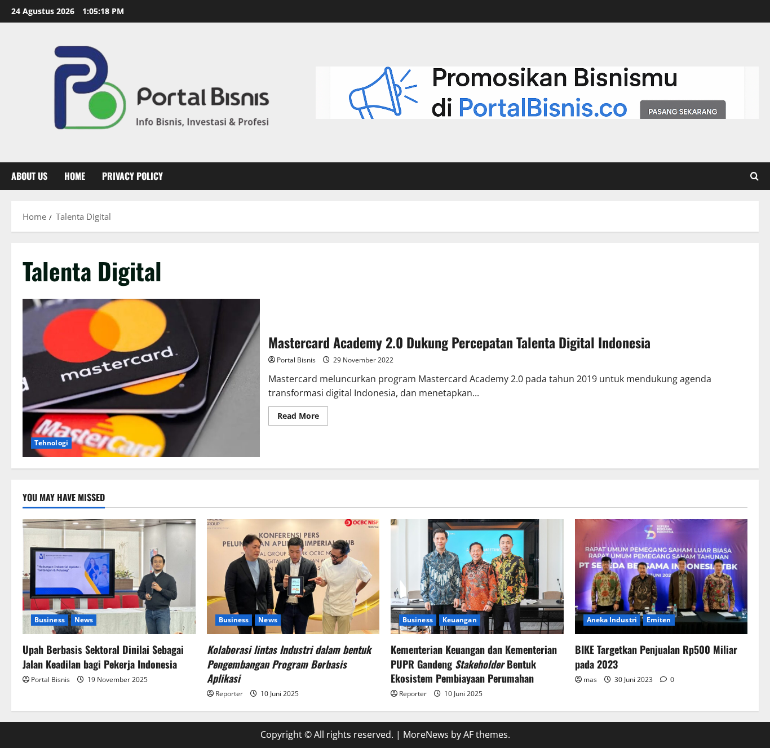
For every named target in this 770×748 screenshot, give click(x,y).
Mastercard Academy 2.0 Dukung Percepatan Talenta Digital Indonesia (141, 378)
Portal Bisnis (296, 360)
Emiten (659, 620)
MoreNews (426, 734)
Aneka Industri (612, 620)
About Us (29, 176)
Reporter (229, 693)
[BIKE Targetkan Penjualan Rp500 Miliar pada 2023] (661, 576)
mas (590, 679)
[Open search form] (754, 176)
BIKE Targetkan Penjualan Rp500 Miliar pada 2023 (656, 656)
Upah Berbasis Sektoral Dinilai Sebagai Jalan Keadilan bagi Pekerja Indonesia (103, 656)
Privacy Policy (132, 176)
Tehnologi (51, 443)
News (83, 620)
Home (74, 176)
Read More (302, 413)
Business (49, 620)
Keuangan (459, 620)
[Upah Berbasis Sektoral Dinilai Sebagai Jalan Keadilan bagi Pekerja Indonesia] (109, 576)
